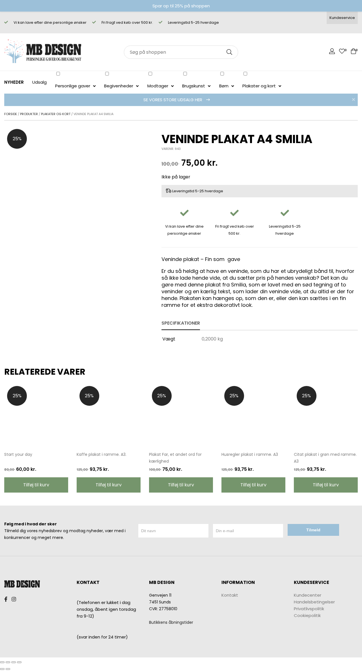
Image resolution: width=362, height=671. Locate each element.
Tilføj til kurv (36, 485)
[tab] (180, 323)
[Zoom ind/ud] (19, 662)
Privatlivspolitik (309, 609)
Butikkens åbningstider (171, 622)
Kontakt (229, 595)
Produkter (29, 114)
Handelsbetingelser (314, 602)
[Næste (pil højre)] (8, 669)
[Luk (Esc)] (2, 662)
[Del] (8, 662)
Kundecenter (307, 595)
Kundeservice (342, 17)
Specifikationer (180, 323)
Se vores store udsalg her (173, 100)
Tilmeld (313, 530)
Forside (10, 114)
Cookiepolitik (307, 615)
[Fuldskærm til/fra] (13, 662)
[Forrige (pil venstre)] (2, 669)
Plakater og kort (55, 114)
